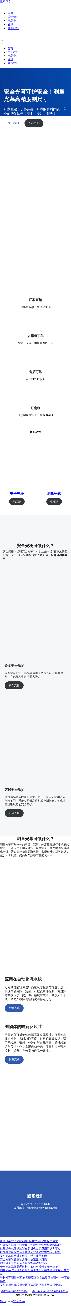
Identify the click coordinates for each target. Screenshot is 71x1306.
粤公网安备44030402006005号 (50, 1291)
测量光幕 (54, 494)
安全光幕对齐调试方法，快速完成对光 (23, 1259)
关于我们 (13, 16)
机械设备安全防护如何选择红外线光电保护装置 (29, 1241)
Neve (3, 1301)
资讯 (10, 24)
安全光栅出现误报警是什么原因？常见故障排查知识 (31, 1284)
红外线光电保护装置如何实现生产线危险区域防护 (30, 1244)
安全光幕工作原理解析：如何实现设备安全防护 (29, 1266)
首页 (10, 13)
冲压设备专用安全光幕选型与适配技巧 (23, 1263)
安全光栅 (17, 494)
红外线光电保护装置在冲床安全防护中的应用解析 (30, 1252)
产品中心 (13, 20)
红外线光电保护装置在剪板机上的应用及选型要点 (30, 1248)
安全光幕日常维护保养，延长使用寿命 (23, 1255)
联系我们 (13, 28)
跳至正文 (5, 1)
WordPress (19, 1301)
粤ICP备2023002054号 (14, 1291)
